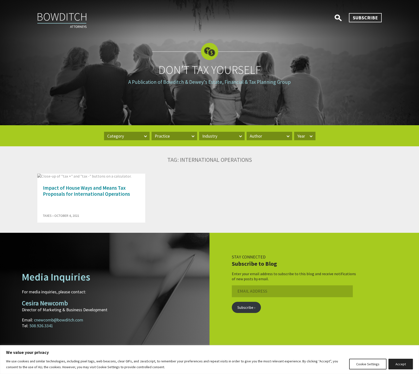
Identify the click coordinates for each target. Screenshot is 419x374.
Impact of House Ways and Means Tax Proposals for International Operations (86, 191)
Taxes (47, 215)
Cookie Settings (367, 364)
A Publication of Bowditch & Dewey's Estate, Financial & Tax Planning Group (209, 82)
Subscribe (365, 18)
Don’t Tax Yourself (209, 69)
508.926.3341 (41, 325)
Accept (400, 364)
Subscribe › (246, 307)
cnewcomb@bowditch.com (58, 320)
